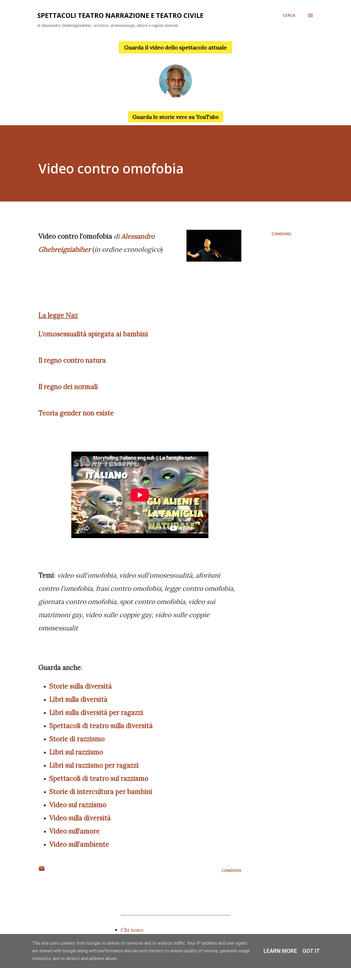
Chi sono (132, 929)
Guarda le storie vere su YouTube (175, 116)
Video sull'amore (74, 831)
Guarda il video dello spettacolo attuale (175, 47)
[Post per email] (41, 870)
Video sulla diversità (80, 818)
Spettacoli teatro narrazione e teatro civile (120, 15)
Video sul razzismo (77, 805)
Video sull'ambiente (79, 844)
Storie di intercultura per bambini (100, 791)
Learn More (280, 951)
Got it (311, 951)
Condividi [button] (281, 233)
